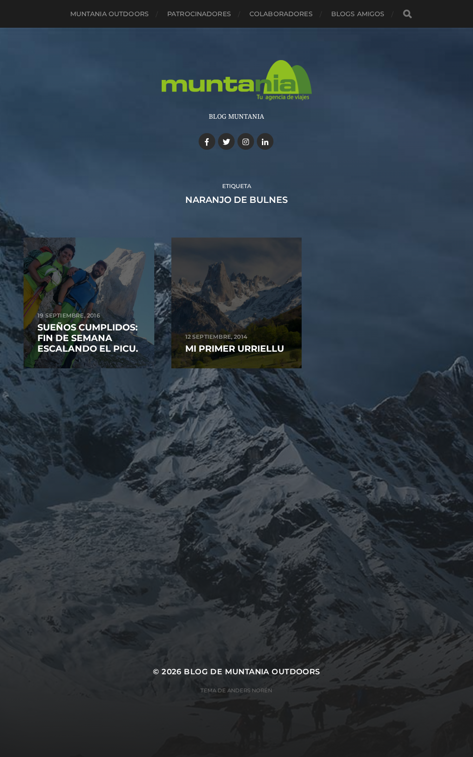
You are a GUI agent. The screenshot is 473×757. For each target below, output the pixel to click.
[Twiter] (226, 141)
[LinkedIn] (265, 141)
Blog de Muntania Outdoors (252, 671)
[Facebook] (207, 141)
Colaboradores (281, 14)
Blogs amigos (358, 14)
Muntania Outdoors (109, 14)
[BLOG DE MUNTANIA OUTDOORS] (237, 80)
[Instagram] (245, 141)
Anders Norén (249, 690)
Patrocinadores (199, 14)
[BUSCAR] (407, 14)
